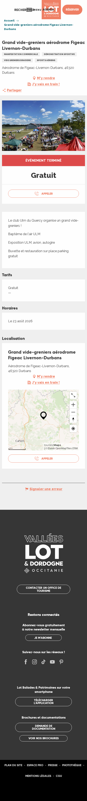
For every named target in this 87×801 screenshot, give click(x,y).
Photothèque (71, 765)
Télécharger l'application (43, 701)
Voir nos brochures (44, 738)
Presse (52, 765)
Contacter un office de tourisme (43, 589)
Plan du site (13, 765)
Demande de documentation (43, 727)
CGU (59, 776)
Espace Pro (35, 765)
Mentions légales (38, 776)
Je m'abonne (43, 638)
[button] (24, 10)
